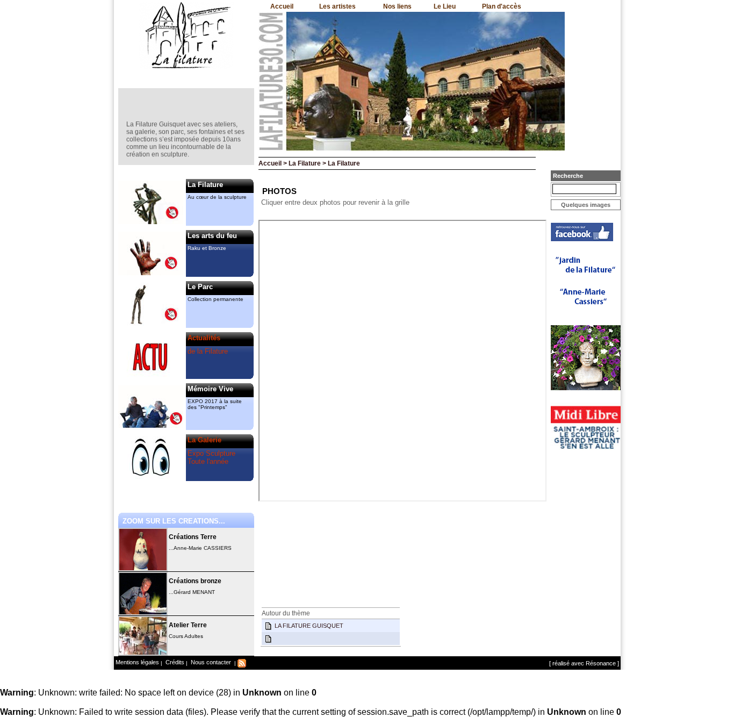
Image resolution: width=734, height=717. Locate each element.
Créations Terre (193, 537)
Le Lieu (445, 6)
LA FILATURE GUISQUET (309, 625)
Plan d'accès (501, 6)
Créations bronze (195, 581)
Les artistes (337, 6)
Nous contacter (210, 662)
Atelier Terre (188, 625)
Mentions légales (137, 662)
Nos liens (397, 6)
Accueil (281, 6)
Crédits (174, 662)
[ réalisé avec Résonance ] (584, 663)
